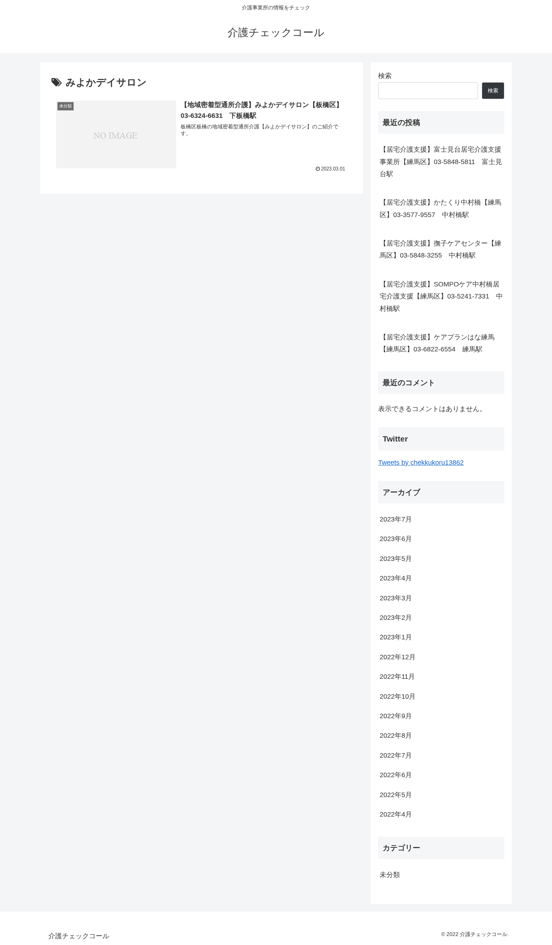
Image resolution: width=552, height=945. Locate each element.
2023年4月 (396, 578)
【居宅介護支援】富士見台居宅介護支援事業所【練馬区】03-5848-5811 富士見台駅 (441, 162)
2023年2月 (396, 617)
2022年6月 (396, 775)
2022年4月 (396, 814)
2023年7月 (396, 519)
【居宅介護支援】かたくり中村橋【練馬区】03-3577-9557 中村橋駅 (440, 208)
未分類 (390, 874)
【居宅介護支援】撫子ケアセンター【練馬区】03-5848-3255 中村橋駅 (440, 249)
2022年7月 (396, 755)
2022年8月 (396, 735)
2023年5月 (396, 558)
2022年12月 (398, 656)
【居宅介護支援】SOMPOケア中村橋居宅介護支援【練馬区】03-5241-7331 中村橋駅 (441, 296)
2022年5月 (396, 794)
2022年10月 (398, 696)
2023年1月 (396, 637)
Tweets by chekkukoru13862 (421, 462)
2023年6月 (396, 539)
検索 (385, 76)
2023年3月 (396, 597)
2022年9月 (396, 716)
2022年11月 (397, 676)
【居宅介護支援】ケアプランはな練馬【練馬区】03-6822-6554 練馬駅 (437, 343)
